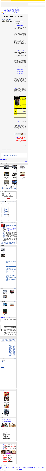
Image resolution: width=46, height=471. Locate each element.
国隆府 (10, 349)
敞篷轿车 (12, 188)
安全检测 (10, 243)
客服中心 (19, 467)
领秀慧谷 (14, 346)
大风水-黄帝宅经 (7, 448)
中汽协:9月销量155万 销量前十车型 (11, 238)
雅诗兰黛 (5, 419)
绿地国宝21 (10, 346)
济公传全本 (11, 444)
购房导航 (5, 340)
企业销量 (4, 240)
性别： (9, 193)
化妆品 (2, 419)
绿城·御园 (10, 355)
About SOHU (31, 467)
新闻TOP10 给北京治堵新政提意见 (10, 233)
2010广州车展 (12, 222)
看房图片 (7, 340)
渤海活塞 (2, 367)
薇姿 (7, 419)
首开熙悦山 (10, 353)
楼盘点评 (12, 339)
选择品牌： (3, 195)
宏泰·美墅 (10, 350)
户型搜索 (7, 339)
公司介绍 (35, 467)
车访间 (4, 232)
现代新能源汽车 (8, 277)
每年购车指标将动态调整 (10, 279)
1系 (23, 111)
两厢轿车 (2, 188)
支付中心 (9, 467)
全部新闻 (42, 467)
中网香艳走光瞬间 (6, 396)
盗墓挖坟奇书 (13, 446)
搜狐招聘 (12, 467)
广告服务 (16, 467)
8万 (15, 186)
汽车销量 (4, 238)
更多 (4, 368)
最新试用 (2, 421)
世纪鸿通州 (14, 351)
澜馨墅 (13, 347)
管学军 (7, 268)
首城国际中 (10, 354)
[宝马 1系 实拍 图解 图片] (20, 25)
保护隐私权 (27, 467)
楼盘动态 (3, 340)
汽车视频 (13, 243)
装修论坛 (12, 340)
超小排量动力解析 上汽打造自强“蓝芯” (10, 326)
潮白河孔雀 (10, 348)
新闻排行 (3, 317)
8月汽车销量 (11, 239)
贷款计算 (14, 339)
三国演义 (6, 449)
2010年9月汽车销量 (6, 239)
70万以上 (10, 187)
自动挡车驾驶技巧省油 (6, 155)
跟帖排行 (8, 317)
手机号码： (3, 194)
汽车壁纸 (2, 13)
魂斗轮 (5, 243)
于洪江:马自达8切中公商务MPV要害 (11, 232)
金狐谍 (7, 243)
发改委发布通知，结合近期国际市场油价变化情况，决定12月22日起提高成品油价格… (11, 229)
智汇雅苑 (10, 352)
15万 (3, 187)
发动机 (22, 35)
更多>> (17, 7)
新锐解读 (11, 448)
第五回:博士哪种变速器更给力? (11, 235)
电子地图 (10, 339)
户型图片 (10, 340)
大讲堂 (4, 227)
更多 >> (15, 222)
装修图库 (14, 340)
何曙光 (7, 266)
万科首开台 (14, 352)
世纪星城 (14, 353)
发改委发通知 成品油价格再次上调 (11, 234)
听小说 (4, 446)
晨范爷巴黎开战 (4, 427)
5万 (13, 186)
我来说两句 (4, 19)
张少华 (7, 269)
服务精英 (4, 236)
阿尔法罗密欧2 (12, 293)
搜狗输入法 (5, 467)
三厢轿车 (5, 188)
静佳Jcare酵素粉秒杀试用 (8, 421)
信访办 (2, 243)
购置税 (17, 12)
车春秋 (4, 234)
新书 (3, 448)
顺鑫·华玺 (14, 354)
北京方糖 (10, 347)
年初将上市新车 (14, 184)
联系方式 (23, 467)
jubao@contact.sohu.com (11, 470)
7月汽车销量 (15, 239)
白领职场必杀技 (7, 446)
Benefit (10, 419)
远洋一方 (14, 355)
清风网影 (7, 271)
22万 (4, 187)
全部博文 (1, 468)
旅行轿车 (8, 188)
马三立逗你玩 (7, 444)
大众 (24, 99)
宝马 (24, 27)
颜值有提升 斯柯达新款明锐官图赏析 (9, 329)
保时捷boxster (5, 293)
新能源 (22, 98)
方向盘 (16, 88)
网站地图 (39, 467)
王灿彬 (7, 275)
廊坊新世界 (10, 351)
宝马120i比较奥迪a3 (13, 155)
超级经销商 (13, 242)
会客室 (4, 233)
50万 (8, 187)
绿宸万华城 (14, 348)
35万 (6, 187)
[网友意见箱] (3, 466)
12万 (1, 187)
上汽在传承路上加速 (12, 268)
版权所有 (20, 469)
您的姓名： (3, 193)
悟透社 (10, 242)
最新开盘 (5, 339)
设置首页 (1, 467)
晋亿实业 (2, 361)
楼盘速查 (3, 339)
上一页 (19, 143)
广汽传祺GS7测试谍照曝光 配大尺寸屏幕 (10, 334)
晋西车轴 (2, 362)
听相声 (4, 444)
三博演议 (4, 235)
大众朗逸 (5, 216)
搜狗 (2, 1)
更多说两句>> (25, 161)
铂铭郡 (13, 350)
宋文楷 (7, 261)
